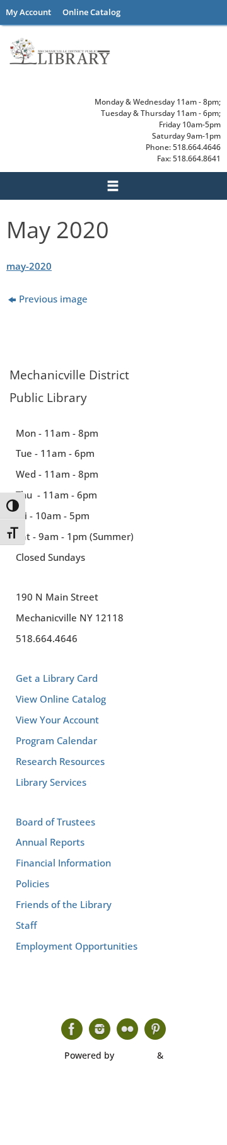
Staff (26, 925)
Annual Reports (50, 842)
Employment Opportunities (76, 946)
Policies (32, 883)
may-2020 (29, 266)
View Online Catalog (61, 699)
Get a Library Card (57, 678)
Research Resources (60, 761)
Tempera (135, 1055)
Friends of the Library (64, 904)
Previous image (53, 298)
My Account (28, 12)
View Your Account (57, 719)
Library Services (51, 782)
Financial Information (63, 862)
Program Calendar (56, 740)
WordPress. (190, 1055)
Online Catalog (91, 12)
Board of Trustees (55, 821)
